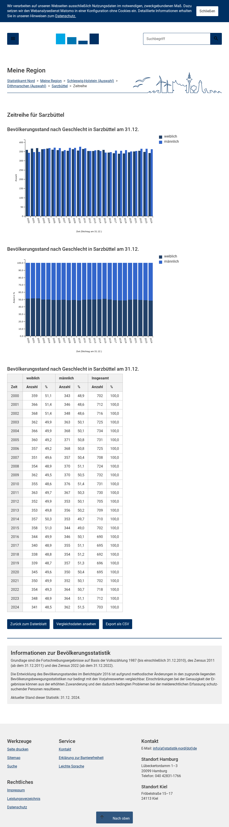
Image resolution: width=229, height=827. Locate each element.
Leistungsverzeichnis (23, 799)
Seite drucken (17, 749)
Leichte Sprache (71, 766)
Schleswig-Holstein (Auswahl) (90, 81)
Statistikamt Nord (21, 81)
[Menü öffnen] (13, 39)
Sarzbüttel (60, 86)
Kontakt (65, 749)
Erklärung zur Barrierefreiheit (81, 758)
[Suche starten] (216, 39)
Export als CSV (117, 624)
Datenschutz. (65, 16)
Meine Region (51, 81)
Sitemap (13, 758)
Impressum (16, 790)
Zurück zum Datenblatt (28, 624)
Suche (12, 766)
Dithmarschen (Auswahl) (26, 86)
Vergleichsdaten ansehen (76, 624)
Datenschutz (17, 807)
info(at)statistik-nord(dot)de (175, 748)
